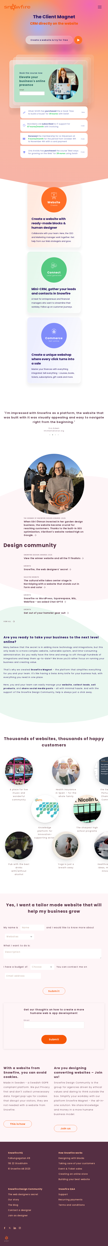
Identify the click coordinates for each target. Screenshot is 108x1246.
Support (63, 1194)
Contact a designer (19, 1210)
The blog (13, 1204)
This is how (17, 1124)
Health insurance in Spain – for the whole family (65, 793)
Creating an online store (73, 1173)
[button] (49, 435)
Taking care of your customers (76, 1163)
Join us (65, 1128)
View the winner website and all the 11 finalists (52, 558)
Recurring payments (70, 1199)
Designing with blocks (71, 1158)
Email (27, 1020)
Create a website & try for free (49, 40)
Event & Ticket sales (70, 1168)
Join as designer (18, 1215)
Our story (13, 1199)
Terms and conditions (71, 1204)
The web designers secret (23, 1194)
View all (7, 621)
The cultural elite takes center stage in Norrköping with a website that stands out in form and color (51, 584)
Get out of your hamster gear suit (45, 613)
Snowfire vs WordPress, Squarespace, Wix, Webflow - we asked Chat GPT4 (50, 600)
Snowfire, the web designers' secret (46, 569)
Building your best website (74, 1179)
